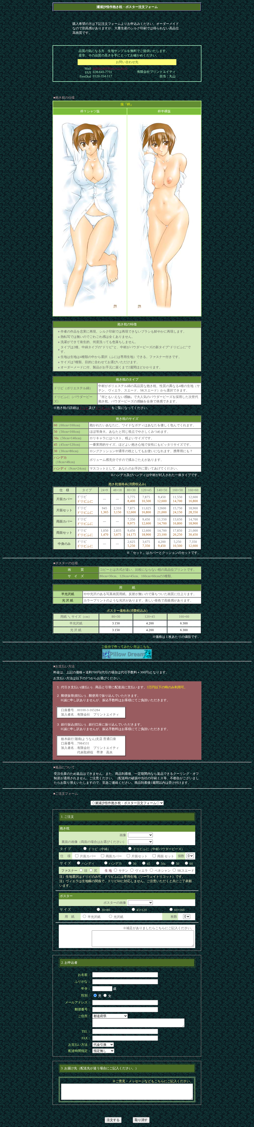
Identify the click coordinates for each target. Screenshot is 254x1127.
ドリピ (84, 408)
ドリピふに (103, 408)
